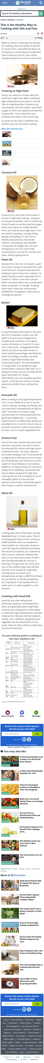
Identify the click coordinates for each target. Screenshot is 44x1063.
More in (13, 875)
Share (40, 38)
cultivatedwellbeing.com (16, 702)
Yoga (21, 1052)
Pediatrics (36, 1039)
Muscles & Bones (32, 1052)
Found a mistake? (37, 747)
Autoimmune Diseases (12, 1029)
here (4, 230)
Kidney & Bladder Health (18, 1049)
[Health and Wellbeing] (23, 3)
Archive (24, 1059)
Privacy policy (11, 1059)
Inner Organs (21, 1036)
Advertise (34, 1059)
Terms (37, 1057)
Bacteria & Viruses (35, 1036)
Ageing (17, 1042)
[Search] (40, 13)
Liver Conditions (11, 1052)
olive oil (28, 869)
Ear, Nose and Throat (30, 1026)
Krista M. (4, 34)
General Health (33, 1033)
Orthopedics (12, 1023)
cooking (21, 869)
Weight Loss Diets (16, 1045)
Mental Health (9, 1039)
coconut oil (36, 869)
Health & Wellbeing (8, 20)
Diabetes (37, 1023)
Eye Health (29, 1045)
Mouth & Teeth (7, 1036)
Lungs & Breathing (29, 1042)
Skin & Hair (30, 1020)
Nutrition (26, 1029)
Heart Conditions (19, 1033)
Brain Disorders (17, 1020)
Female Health (7, 1042)
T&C (26, 744)
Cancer (6, 1020)
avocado (3, 871)
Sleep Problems (26, 1023)
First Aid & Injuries (23, 1039)
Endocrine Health (35, 1049)
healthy (14, 869)
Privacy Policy (33, 744)
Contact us (7, 1057)
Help (17, 1057)
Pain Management (13, 1026)
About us (27, 1057)
